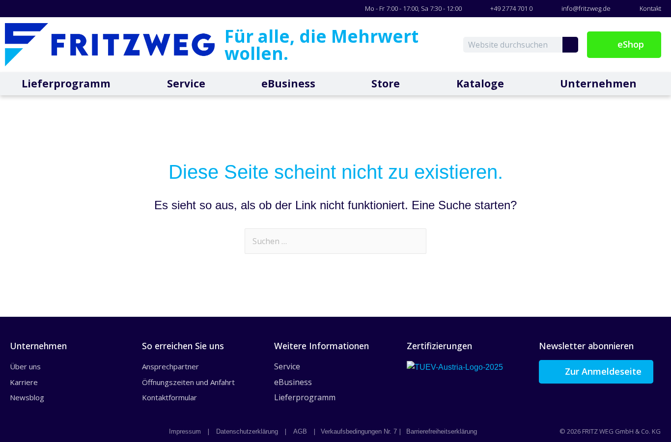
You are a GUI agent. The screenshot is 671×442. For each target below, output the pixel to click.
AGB (300, 431)
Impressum (185, 431)
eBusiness (288, 83)
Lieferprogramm (66, 83)
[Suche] (570, 45)
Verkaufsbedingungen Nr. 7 (359, 431)
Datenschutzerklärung (247, 431)
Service (186, 83)
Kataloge (480, 83)
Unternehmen (598, 83)
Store (385, 83)
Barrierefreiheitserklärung (441, 431)
